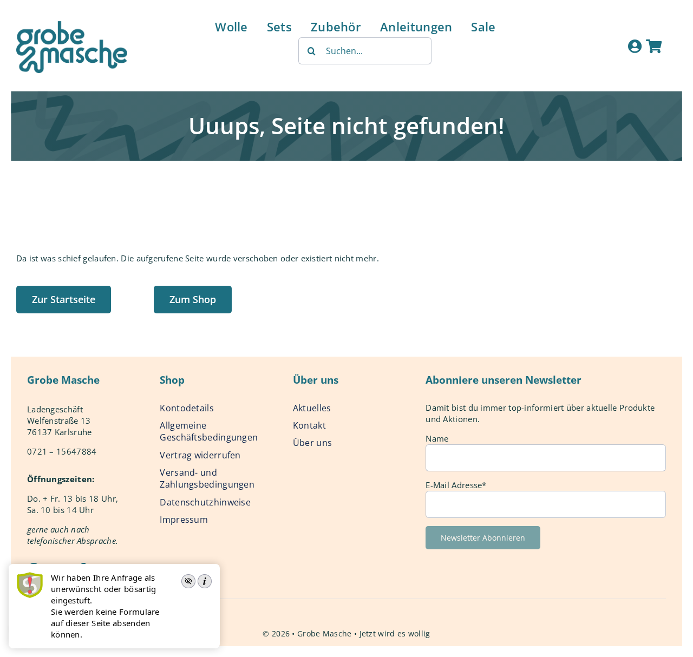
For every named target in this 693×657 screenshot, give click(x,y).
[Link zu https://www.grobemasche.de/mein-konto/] (635, 46)
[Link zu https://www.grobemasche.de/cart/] (654, 46)
